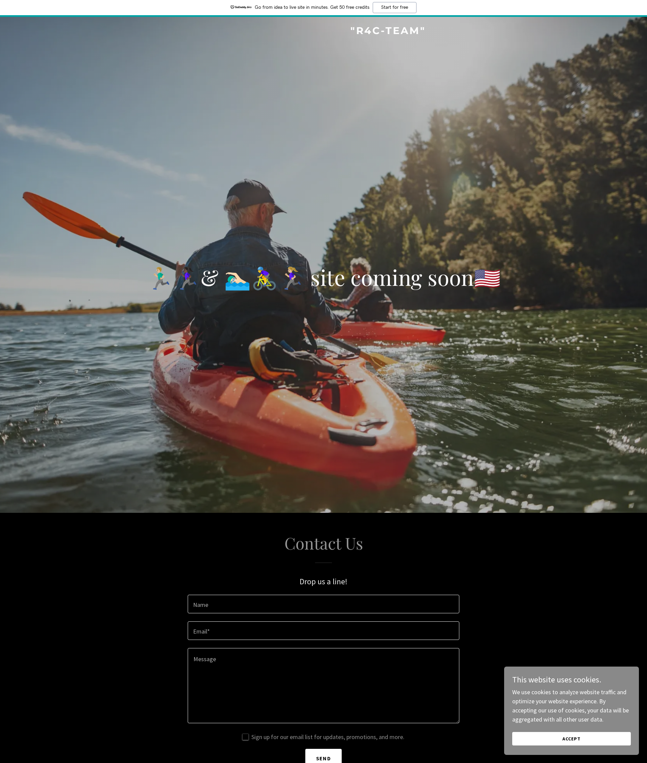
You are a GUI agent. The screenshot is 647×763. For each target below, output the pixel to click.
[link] (323, 32)
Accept (571, 739)
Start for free (394, 7)
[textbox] (323, 604)
